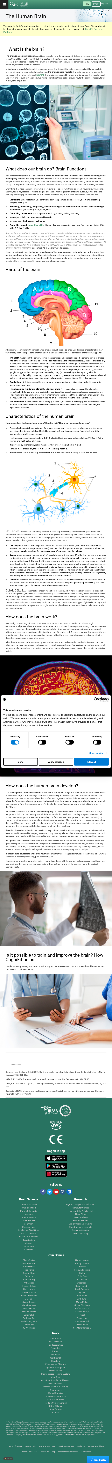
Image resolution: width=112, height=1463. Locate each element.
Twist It (81, 1315)
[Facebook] (43, 1192)
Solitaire (29, 1276)
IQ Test (55, 1412)
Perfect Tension (82, 1308)
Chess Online (29, 1260)
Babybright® (55, 1358)
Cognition (28, 1224)
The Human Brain (28, 1204)
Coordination (28, 1240)
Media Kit (81, 1446)
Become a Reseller (29, 1452)
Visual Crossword (29, 1295)
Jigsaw (82, 1292)
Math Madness (29, 1305)
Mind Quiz (55, 1377)
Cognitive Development (55, 1367)
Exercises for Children (55, 1364)
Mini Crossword (29, 1263)
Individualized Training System (55, 1374)
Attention (28, 1249)
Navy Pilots (80, 1214)
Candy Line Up (82, 1263)
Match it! (29, 1299)
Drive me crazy (29, 1292)
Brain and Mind (28, 1208)
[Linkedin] (69, 1192)
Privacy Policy (30, 1446)
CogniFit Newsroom (66, 1446)
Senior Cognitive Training (80, 1224)
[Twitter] (49, 1192)
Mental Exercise (55, 1393)
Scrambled (29, 1315)
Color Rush (29, 1324)
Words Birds (82, 1324)
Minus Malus (82, 1302)
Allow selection (56, 761)
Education (55, 1348)
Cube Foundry (82, 1286)
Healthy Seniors (80, 1220)
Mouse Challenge (82, 1305)
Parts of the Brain (28, 1211)
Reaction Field (82, 1321)
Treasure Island (29, 1286)
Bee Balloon (82, 1279)
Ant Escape (29, 1283)
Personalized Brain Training (55, 1386)
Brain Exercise (55, 1370)
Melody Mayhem (29, 1321)
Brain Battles (55, 1409)
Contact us (44, 1452)
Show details (96, 753)
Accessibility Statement (68, 1452)
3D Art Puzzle (29, 1328)
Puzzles (82, 1266)
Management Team (47, 1446)
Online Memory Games (55, 1396)
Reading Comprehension (55, 1403)
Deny (20, 761)
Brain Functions (28, 1233)
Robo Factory (29, 1279)
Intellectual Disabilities (28, 1230)
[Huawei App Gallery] (56, 1173)
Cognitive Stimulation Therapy (55, 1380)
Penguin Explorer (82, 1270)
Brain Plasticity (29, 1217)
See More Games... (82, 1328)
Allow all (91, 761)
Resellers (55, 1361)
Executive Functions (28, 1236)
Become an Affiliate (96, 1446)
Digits (82, 1273)
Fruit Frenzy (29, 1266)
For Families (55, 1338)
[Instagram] (63, 1192)
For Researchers (55, 1345)
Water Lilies (82, 1318)
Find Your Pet (29, 1318)
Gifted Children (55, 1406)
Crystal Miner (29, 1273)
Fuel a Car (82, 1295)
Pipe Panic (29, 1270)
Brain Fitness (28, 1220)
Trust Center (85, 1452)
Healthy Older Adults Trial (80, 1211)
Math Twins (82, 1299)
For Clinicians (55, 1341)
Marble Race (29, 1308)
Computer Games (80, 1208)
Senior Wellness (80, 1217)
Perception (28, 1246)
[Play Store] (56, 1166)
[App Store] (56, 1158)
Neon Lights (29, 1289)
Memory (29, 1243)
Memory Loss (28, 1227)
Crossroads (82, 1283)
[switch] (42, 742)
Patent (55, 1351)
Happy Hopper (82, 1260)
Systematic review (80, 1230)
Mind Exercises (55, 1383)
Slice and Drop (82, 1311)
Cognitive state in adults (80, 1227)
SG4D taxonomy (80, 1233)
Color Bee (82, 1276)
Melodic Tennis (29, 1311)
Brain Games (55, 1390)
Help (53, 1452)
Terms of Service (15, 1446)
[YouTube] (56, 1192)
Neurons (29, 1214)
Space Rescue (28, 1302)
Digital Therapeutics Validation (80, 1204)
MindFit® (55, 1354)
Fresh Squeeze (82, 1289)
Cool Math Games (55, 1399)
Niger (9, 1459)
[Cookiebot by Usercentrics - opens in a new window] (96, 699)
